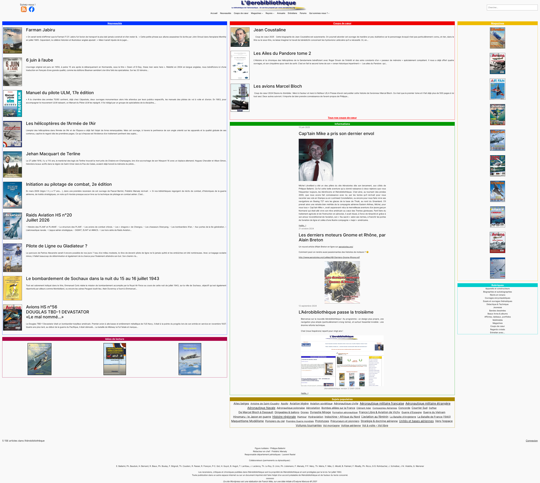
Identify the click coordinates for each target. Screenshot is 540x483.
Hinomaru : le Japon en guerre (252, 416)
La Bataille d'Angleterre (403, 416)
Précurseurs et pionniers (344, 421)
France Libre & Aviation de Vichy (379, 412)
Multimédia (498, 320)
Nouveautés (115, 23)
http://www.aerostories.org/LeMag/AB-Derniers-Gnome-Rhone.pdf (329, 257)
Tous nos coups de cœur (342, 117)
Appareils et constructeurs (497, 288)
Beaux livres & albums (498, 313)
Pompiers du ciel (275, 421)
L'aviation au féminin (374, 416)
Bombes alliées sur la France (338, 407)
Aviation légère (299, 403)
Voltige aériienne (351, 425)
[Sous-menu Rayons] (273, 13)
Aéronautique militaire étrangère (427, 403)
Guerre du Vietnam (434, 412)
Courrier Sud (420, 408)
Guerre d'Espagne (411, 412)
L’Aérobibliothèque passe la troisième (336, 312)
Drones (305, 412)
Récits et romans (497, 295)
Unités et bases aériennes (416, 421)
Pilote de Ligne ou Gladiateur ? (56, 245)
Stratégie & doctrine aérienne (379, 421)
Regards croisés (497, 329)
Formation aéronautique (345, 412)
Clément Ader (363, 408)
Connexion (532, 440)
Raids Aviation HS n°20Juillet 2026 (49, 218)
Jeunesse (497, 307)
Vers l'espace (444, 421)
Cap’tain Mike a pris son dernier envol (336, 133)
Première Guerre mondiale (300, 421)
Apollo (284, 403)
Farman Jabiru (40, 29)
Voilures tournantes (309, 425)
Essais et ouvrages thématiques (497, 301)
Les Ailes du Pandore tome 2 (282, 53)
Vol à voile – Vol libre (375, 425)
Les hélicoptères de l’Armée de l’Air (61, 123)
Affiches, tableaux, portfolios (497, 317)
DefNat (432, 408)
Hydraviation (315, 416)
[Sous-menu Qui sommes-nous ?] (328, 13)
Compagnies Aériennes (385, 408)
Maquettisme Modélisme (247, 421)
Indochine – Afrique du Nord (342, 416)
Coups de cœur (342, 23)
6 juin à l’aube (39, 60)
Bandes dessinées (497, 310)
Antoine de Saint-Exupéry (264, 403)
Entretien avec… (497, 332)
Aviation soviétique (321, 403)
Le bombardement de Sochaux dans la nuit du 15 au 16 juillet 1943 (92, 278)
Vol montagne (331, 425)
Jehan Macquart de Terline (53, 153)
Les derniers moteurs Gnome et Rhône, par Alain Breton (342, 237)
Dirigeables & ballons (287, 412)
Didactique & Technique (497, 304)
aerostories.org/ (346, 246)
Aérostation (313, 407)
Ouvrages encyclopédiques (497, 298)
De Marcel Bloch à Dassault (255, 412)
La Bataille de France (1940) (434, 416)
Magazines (497, 23)
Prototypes (322, 421)
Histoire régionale (284, 416)
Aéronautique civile (346, 403)
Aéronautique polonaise (291, 407)
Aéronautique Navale (261, 408)
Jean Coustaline (270, 29)
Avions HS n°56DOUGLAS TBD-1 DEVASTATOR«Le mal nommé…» (57, 311)
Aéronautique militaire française (382, 403)
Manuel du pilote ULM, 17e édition (60, 92)
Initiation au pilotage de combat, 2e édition (69, 184)
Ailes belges (241, 403)
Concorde (404, 407)
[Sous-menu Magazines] (262, 13)
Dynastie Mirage (320, 412)
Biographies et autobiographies (497, 292)
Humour (302, 416)
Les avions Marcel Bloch (278, 86)
